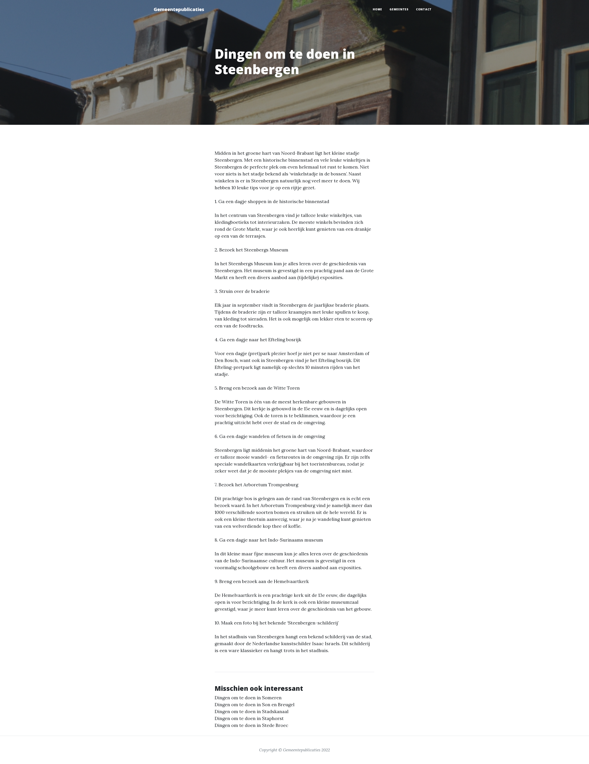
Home (377, 9)
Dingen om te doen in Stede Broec (251, 725)
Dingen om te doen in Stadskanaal (252, 711)
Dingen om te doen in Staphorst (249, 718)
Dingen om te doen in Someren (248, 697)
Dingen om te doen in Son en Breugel (254, 704)
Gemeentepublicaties (179, 9)
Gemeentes (399, 9)
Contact (424, 9)
